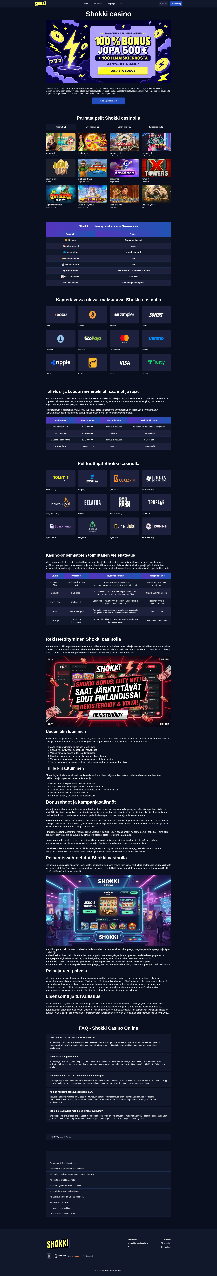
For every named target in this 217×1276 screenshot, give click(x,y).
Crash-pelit (122, 127)
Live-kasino (91, 127)
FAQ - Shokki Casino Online (62, 1214)
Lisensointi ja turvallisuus (61, 1208)
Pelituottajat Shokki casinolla (62, 1180)
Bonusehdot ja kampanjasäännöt (64, 1191)
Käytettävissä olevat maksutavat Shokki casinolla (72, 1174)
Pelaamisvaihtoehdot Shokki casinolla (67, 1197)
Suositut (59, 127)
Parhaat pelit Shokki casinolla (63, 1163)
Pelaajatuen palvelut (59, 1202)
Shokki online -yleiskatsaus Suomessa (67, 1169)
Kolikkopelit (154, 127)
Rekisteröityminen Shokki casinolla (65, 1185)
